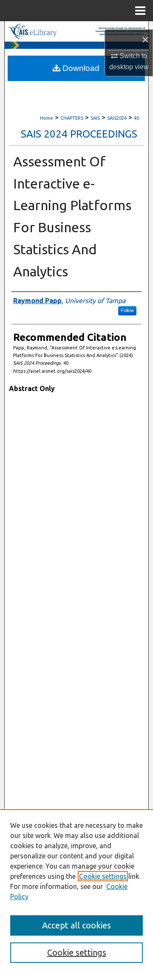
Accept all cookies (76, 925)
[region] (76, 891)
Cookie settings (103, 876)
